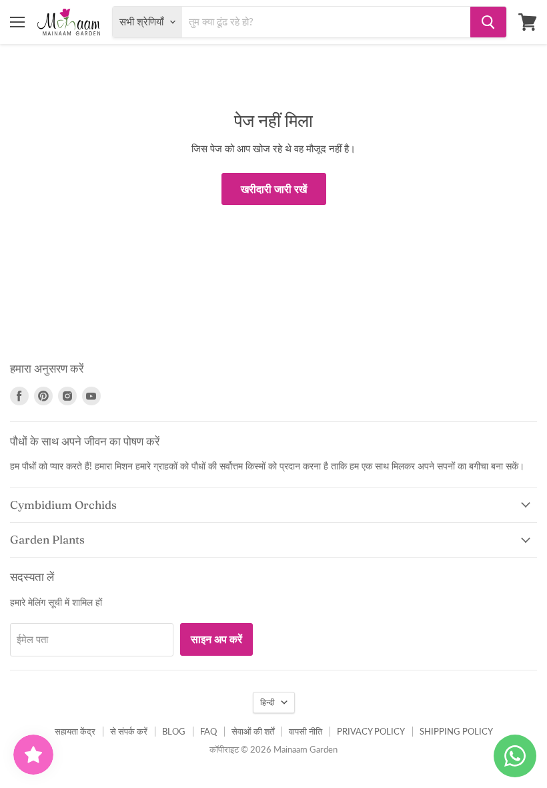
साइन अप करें (216, 638)
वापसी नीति (305, 731)
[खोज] (488, 22)
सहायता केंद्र (75, 731)
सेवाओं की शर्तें (252, 731)
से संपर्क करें (128, 731)
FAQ (208, 731)
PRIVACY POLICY (371, 731)
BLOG (173, 731)
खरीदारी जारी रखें (274, 188)
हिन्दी (267, 702)
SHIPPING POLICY (456, 731)
